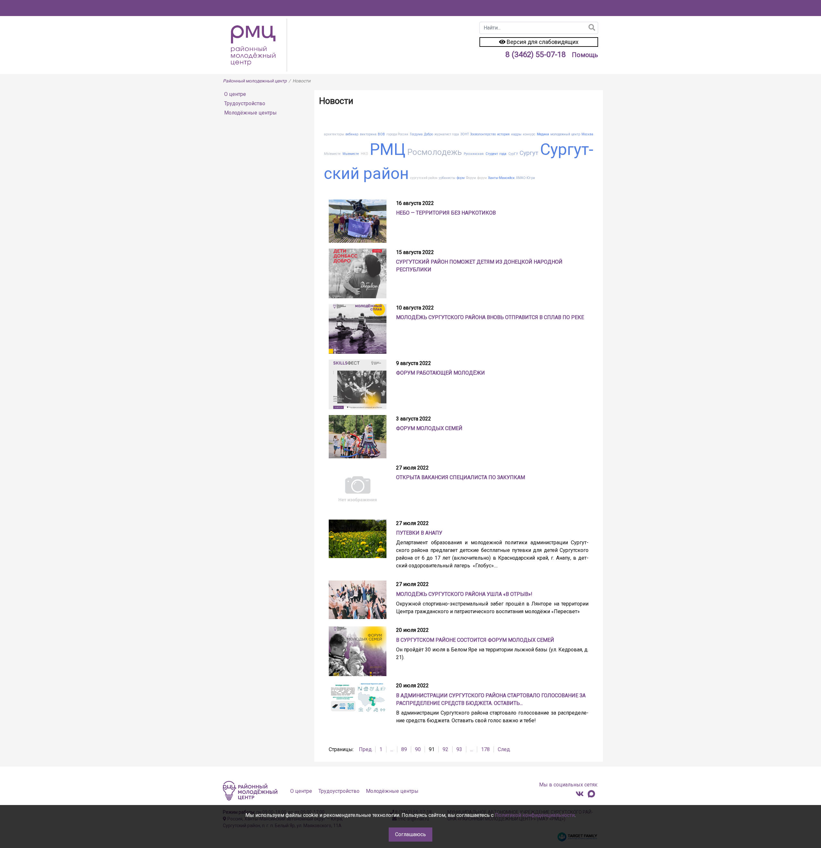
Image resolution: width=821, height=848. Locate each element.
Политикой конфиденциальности (535, 815)
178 (485, 749)
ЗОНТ (465, 134)
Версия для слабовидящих (542, 42)
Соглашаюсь (410, 834)
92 (445, 749)
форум (482, 178)
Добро (428, 134)
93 (459, 749)
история (503, 134)
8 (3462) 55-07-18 (535, 54)
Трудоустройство (244, 103)
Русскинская (474, 154)
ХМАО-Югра (525, 178)
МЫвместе (332, 154)
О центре (235, 94)
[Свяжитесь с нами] (579, 794)
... (391, 749)
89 (404, 749)
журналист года (447, 134)
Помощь (585, 55)
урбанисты (447, 178)
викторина (368, 134)
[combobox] (538, 28)
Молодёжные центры (250, 113)
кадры (516, 134)
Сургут (529, 153)
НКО (364, 154)
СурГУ (513, 154)
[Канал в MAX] (591, 794)
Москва (587, 134)
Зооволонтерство (483, 134)
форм (461, 178)
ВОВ (381, 134)
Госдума (416, 134)
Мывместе (351, 154)
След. (504, 749)
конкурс (529, 134)
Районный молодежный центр (255, 80)
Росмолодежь (434, 152)
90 (418, 749)
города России (397, 134)
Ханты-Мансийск (501, 178)
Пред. (366, 749)
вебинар (351, 134)
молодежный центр (565, 134)
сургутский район (423, 178)
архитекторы (334, 134)
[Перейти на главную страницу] (255, 45)
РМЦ (387, 149)
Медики (543, 134)
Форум (471, 178)
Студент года (496, 154)
